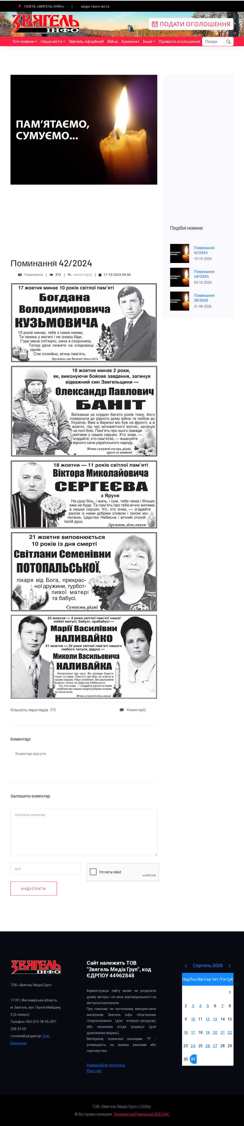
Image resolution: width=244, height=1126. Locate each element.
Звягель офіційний (86, 41)
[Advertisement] (83, 218)
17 (193, 1032)
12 (208, 1019)
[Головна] (45, 23)
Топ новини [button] (23, 41)
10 (193, 1019)
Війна (112, 41)
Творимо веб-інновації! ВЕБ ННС (141, 1114)
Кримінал (130, 41)
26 (207, 1045)
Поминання (33, 274)
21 (222, 1032)
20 (215, 1032)
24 (193, 1045)
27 (215, 1045)
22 (229, 1032)
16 (186, 1032)
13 (215, 1019)
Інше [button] (147, 41)
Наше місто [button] (51, 41)
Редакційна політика (106, 1065)
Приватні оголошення (179, 41)
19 (208, 1032)
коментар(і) (82, 274)
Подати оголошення (194, 24)
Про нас (94, 1070)
